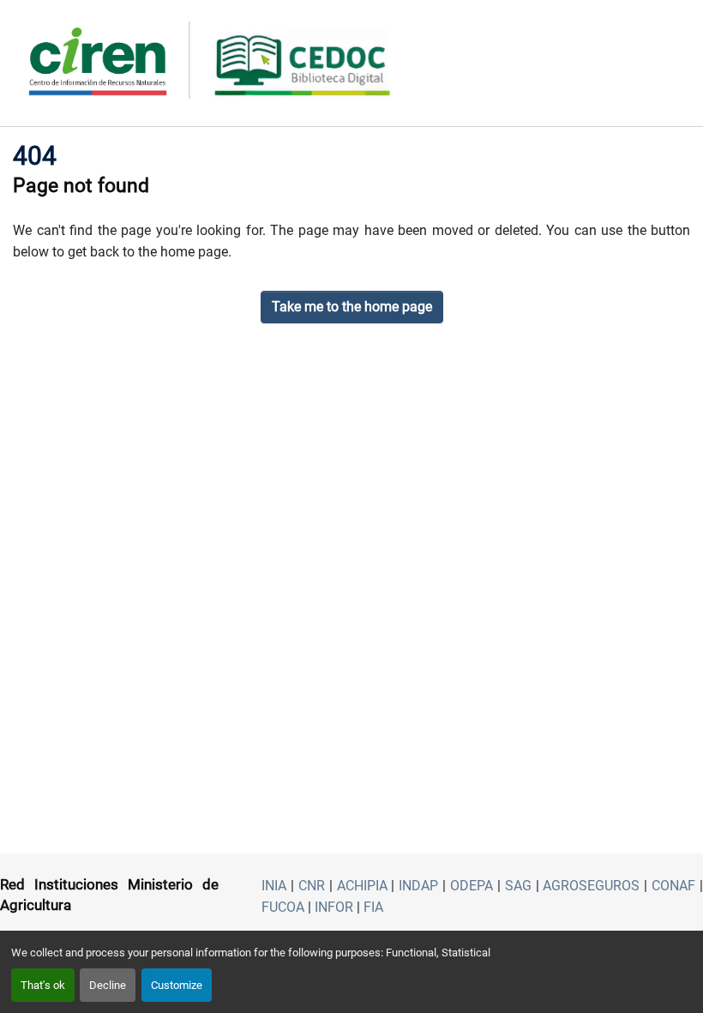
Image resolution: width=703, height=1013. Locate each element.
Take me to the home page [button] (352, 306)
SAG (518, 885)
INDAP (418, 885)
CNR (311, 885)
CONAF (673, 885)
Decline (107, 985)
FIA (373, 907)
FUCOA (282, 907)
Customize (176, 985)
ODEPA (471, 885)
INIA (273, 885)
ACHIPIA (362, 885)
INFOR (334, 907)
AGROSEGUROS (591, 885)
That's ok (43, 985)
